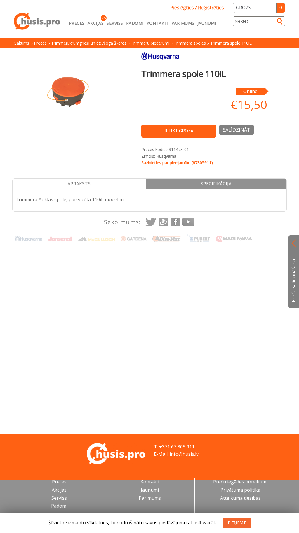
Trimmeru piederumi (150, 43)
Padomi (135, 23)
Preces (77, 23)
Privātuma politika (240, 490)
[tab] (79, 184)
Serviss (115, 23)
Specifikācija (216, 183)
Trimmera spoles (190, 43)
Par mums (182, 23)
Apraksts (79, 183)
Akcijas (96, 23)
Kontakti (157, 23)
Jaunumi (206, 23)
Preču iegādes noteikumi (240, 481)
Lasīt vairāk (203, 522)
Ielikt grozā (178, 131)
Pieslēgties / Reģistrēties (197, 7)
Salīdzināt (236, 130)
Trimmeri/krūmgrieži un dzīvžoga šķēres (88, 43)
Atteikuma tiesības (240, 498)
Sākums (21, 43)
